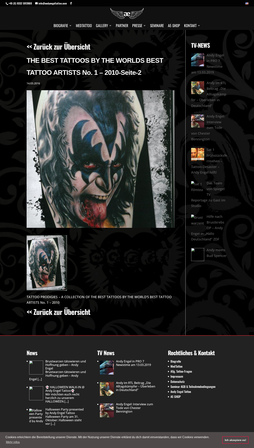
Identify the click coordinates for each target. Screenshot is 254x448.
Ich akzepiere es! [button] (235, 440)
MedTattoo (176, 366)
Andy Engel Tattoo (181, 391)
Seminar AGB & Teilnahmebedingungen (193, 386)
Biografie (61, 26)
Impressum (177, 376)
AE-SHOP (174, 26)
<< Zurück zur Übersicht (58, 46)
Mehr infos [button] (13, 442)
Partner (122, 26)
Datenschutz (178, 381)
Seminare (157, 26)
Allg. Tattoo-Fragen (181, 371)
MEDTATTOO (84, 26)
